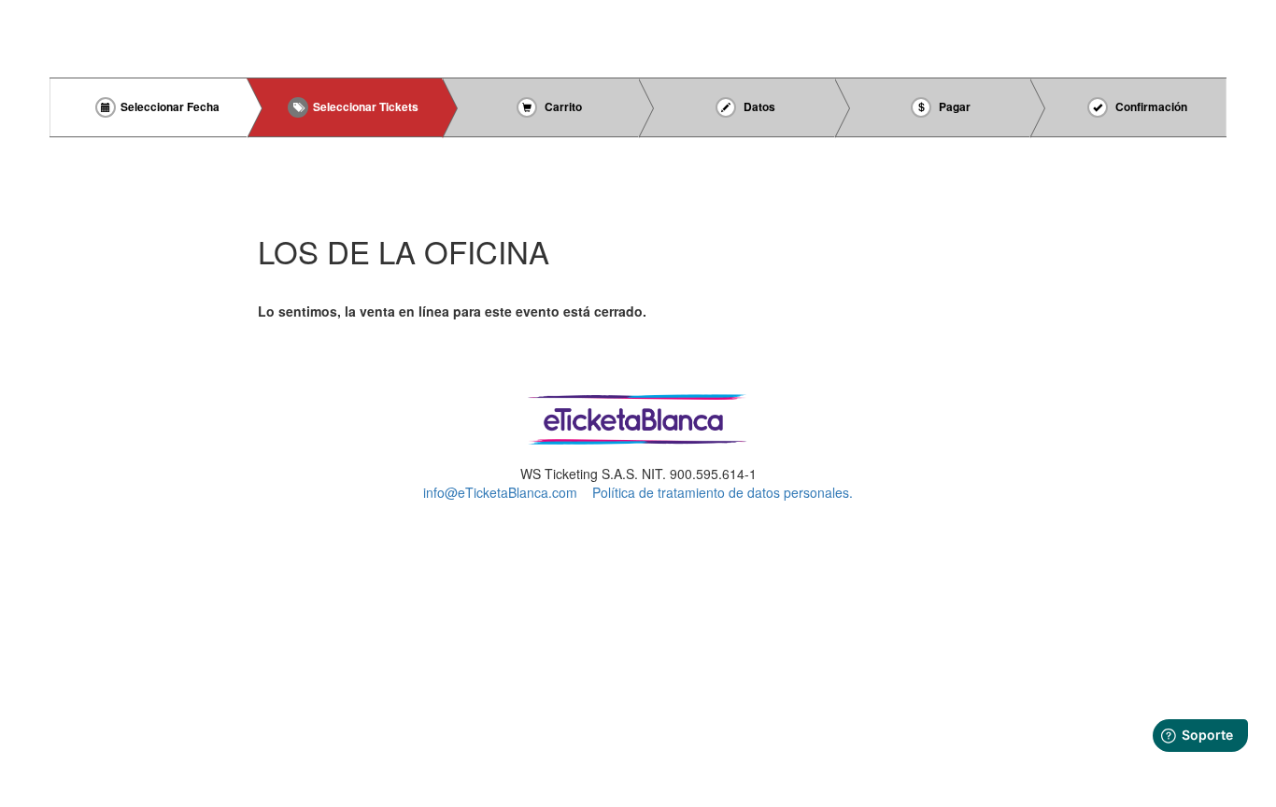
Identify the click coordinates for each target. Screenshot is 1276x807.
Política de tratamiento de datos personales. (722, 492)
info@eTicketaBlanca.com (500, 492)
